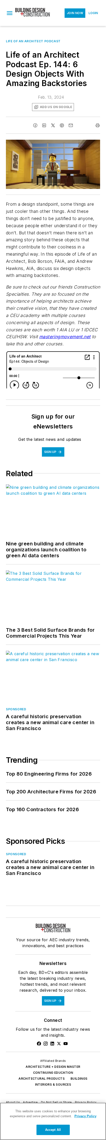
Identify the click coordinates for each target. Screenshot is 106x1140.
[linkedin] (44, 125)
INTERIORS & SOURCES (53, 1084)
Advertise (30, 1102)
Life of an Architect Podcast (33, 41)
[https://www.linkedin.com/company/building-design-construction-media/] (52, 1043)
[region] (53, 1121)
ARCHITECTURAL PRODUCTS (41, 1078)
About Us (13, 1102)
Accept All (53, 1130)
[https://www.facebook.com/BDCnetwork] (38, 1043)
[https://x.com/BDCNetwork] (58, 1043)
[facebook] (35, 125)
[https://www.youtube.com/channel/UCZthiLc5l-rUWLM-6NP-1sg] (65, 1043)
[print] (97, 125)
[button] (9, 13)
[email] (70, 125)
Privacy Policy (86, 1102)
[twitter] (53, 125)
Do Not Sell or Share (56, 1102)
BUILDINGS (79, 1078)
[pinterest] (61, 125)
